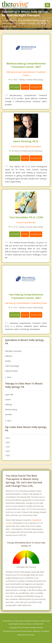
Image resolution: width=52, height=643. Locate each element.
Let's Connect (14, 87)
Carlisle (8, 399)
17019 (7, 442)
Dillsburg (8, 404)
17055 (7, 451)
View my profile (36, 87)
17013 (7, 438)
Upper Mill (9, 394)
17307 (7, 455)
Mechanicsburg (11, 409)
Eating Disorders (11, 371)
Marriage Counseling (13, 351)
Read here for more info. (26, 635)
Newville (8, 414)
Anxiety (8, 361)
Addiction (8, 356)
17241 (7, 447)
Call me (25, 87)
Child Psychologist (12, 366)
